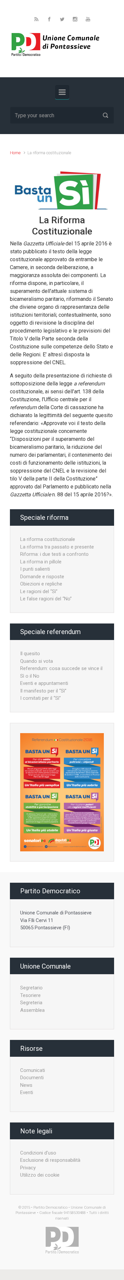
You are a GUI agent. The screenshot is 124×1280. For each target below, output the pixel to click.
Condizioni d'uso (38, 1153)
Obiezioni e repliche (41, 584)
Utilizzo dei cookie (40, 1175)
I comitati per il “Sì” (40, 698)
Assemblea (32, 1010)
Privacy (28, 1168)
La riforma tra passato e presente (57, 547)
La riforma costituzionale (47, 539)
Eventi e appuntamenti (44, 683)
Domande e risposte (42, 577)
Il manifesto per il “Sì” (43, 691)
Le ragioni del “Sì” (39, 591)
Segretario (31, 988)
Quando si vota (36, 661)
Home (15, 152)
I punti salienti (35, 569)
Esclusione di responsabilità (50, 1160)
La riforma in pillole (41, 562)
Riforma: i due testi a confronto (54, 554)
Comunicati (32, 1070)
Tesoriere (30, 995)
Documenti (32, 1078)
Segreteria (31, 1003)
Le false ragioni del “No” (46, 599)
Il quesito (30, 654)
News (26, 1085)
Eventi (26, 1092)
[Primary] (62, 92)
